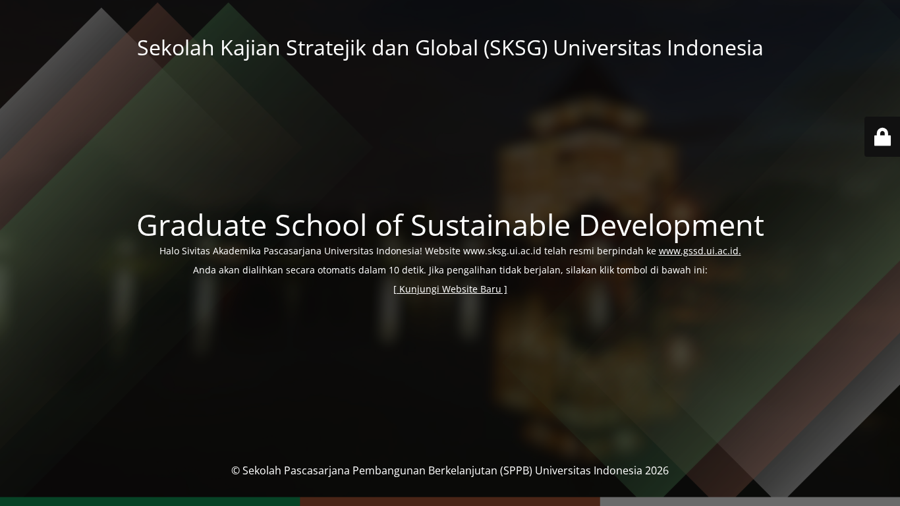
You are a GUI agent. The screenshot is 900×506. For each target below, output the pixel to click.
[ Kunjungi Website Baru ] (450, 289)
